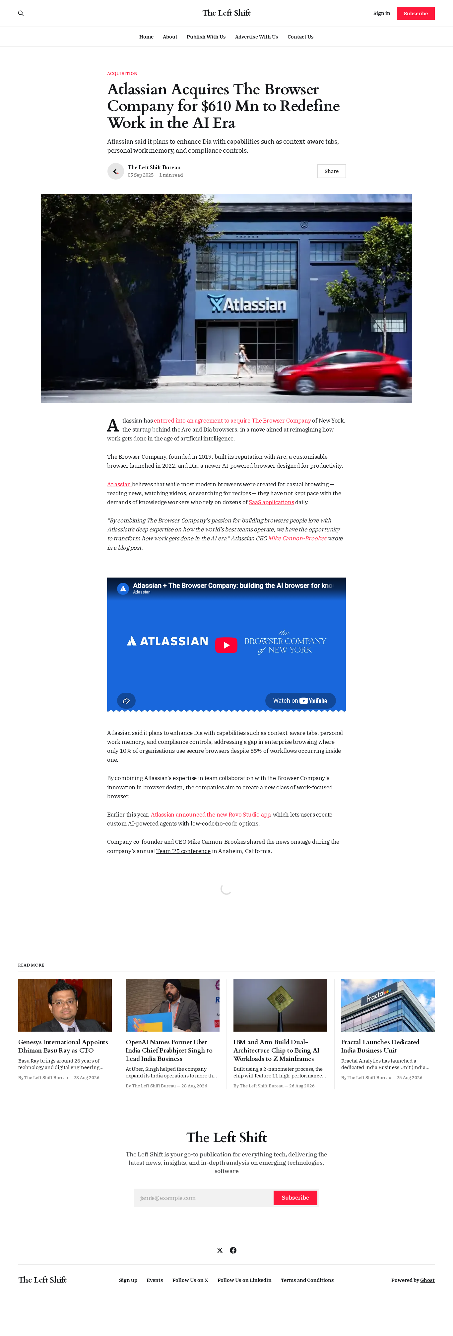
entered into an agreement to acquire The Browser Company (232, 420)
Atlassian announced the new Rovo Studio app (210, 814)
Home (146, 37)
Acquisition (122, 73)
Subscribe (416, 13)
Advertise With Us (256, 37)
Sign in (381, 13)
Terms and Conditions (307, 1280)
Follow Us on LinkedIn (245, 1280)
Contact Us (301, 37)
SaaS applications (271, 502)
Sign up (128, 1280)
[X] (220, 1250)
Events (155, 1280)
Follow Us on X (190, 1280)
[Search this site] (21, 13)
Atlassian (119, 484)
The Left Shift (226, 13)
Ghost (427, 1280)
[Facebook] (233, 1250)
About (170, 37)
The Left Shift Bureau (154, 167)
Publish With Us (206, 37)
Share (332, 171)
